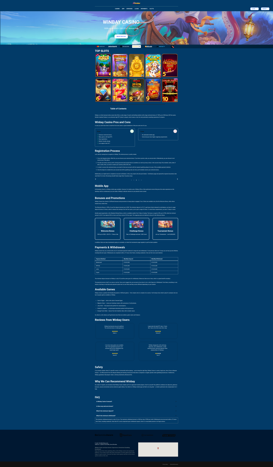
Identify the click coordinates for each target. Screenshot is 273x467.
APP (123, 8)
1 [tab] (131, 180)
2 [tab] (134, 180)
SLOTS (152, 8)
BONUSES (129, 8)
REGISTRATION (121, 36)
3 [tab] (136, 180)
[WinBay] (136, 3)
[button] (136, 401)
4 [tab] (139, 180)
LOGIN (137, 8)
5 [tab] (141, 180)
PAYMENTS (144, 8)
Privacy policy (165, 464)
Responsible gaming (174, 464)
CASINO (117, 8)
